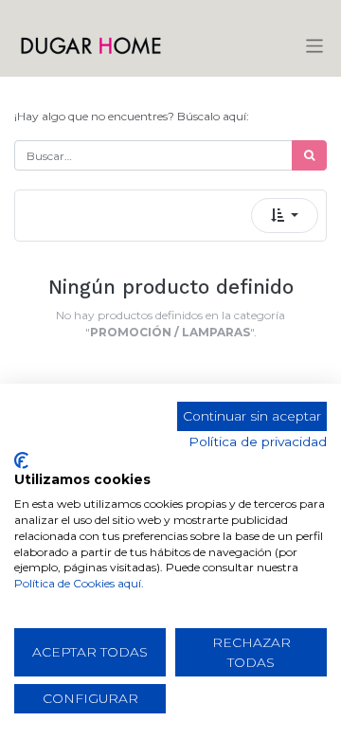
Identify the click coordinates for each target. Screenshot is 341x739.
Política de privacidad (257, 441)
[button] (284, 215)
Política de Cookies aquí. (79, 583)
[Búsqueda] (309, 155)
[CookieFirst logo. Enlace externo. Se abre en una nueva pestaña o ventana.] (21, 460)
